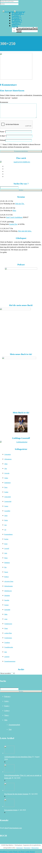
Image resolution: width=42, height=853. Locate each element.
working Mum (8, 633)
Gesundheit (7, 511)
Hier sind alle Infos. (25, 231)
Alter (5, 468)
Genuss (6, 506)
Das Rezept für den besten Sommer (16, 794)
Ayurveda (6, 473)
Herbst (6, 520)
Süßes (5, 614)
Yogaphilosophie (8, 647)
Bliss (14, 210)
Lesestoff (6, 548)
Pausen (6, 572)
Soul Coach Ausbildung (14, 217)
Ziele (5, 652)
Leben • (7, 710)
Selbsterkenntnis (8, 586)
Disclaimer (27, 848)
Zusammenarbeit (27, 28)
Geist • (6, 701)
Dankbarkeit (7, 482)
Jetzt (5, 525)
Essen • (6, 706)
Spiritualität (7, 609)
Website (2, 140)
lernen (5, 544)
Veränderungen (8, 623)
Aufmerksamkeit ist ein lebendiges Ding (18, 757)
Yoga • (6, 715)
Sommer (6, 605)
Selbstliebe (7, 595)
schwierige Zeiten (8, 581)
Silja (5, 720)
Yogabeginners (8, 638)
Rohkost (6, 576)
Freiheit (6, 492)
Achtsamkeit (7, 454)
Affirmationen (8, 459)
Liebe (5, 553)
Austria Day (13, 224)
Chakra (6, 478)
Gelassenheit (7, 497)
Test (10, 729)
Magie (6, 558)
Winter (6, 628)
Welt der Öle (20, 204)
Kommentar (4, 102)
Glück (5, 515)
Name (2, 132)
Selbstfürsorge (8, 591)
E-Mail (2, 136)
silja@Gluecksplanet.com (13, 828)
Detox (5, 487)
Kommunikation (8, 534)
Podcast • (7, 696)
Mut (5, 567)
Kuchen (6, 539)
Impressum (19, 848)
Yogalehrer (7, 642)
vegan (5, 619)
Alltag (5, 464)
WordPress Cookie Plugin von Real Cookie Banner (17, 852)
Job (5, 529)
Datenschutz (35, 848)
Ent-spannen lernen (10, 810)
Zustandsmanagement (9, 661)
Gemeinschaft (7, 501)
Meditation (7, 562)
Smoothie (6, 600)
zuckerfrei (6, 656)
